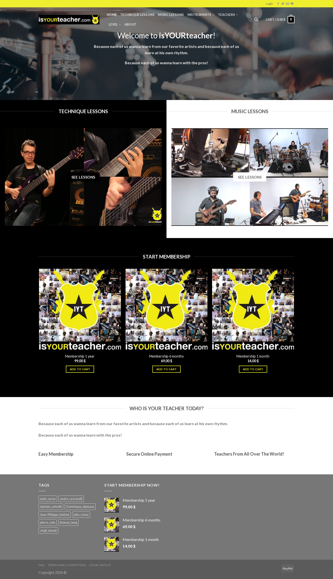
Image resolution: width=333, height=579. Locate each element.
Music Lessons (171, 15)
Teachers (226, 15)
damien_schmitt (51, 507)
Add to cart (80, 369)
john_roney (81, 515)
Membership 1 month (252, 356)
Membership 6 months (166, 356)
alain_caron (48, 499)
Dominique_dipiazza (80, 507)
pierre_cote (47, 522)
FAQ (42, 565)
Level (113, 24)
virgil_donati (48, 530)
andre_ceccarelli (71, 499)
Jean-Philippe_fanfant (54, 515)
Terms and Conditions (67, 565)
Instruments (199, 15)
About (130, 24)
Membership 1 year (80, 356)
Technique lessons (137, 15)
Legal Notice (100, 565)
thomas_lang (68, 522)
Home (112, 15)
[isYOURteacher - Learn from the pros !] (69, 19)
